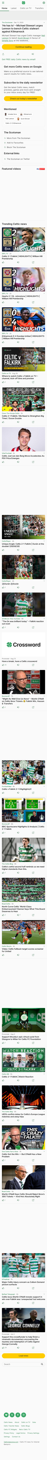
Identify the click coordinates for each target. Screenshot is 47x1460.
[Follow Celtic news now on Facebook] (18, 1415)
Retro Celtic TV (24, 1429)
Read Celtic (6, 904)
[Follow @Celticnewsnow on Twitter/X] (12, 1415)
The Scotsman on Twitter (18, 159)
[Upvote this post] (18, 54)
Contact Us (16, 1437)
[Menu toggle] (3, 3)
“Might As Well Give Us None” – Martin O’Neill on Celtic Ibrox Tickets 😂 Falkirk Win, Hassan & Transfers (23, 701)
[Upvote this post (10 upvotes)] (3, 665)
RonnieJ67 (6, 696)
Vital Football (6, 453)
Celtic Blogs (25, 1426)
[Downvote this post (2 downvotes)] (18, 665)
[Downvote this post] (33, 54)
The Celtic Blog (7, 864)
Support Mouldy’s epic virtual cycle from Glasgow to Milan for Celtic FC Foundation (21, 1038)
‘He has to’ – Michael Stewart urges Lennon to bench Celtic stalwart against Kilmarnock (22, 28)
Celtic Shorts (6, 946)
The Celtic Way (7, 1112)
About (17, 1422)
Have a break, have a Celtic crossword (19, 661)
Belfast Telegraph (8, 1294)
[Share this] (3, 54)
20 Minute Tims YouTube (11, 619)
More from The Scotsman (18, 138)
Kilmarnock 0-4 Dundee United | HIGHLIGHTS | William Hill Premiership (23, 337)
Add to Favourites (15, 142)
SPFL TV (5, 254)
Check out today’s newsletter (23, 98)
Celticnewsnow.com (11, 1442)
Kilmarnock (28, 114)
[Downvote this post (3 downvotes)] (18, 1043)
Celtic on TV (25, 8)
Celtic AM (5, 1074)
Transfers (39, 8)
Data (34, 1422)
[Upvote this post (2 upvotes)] (3, 382)
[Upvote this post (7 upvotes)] (3, 1043)
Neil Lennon (10, 119)
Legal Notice (20, 1433)
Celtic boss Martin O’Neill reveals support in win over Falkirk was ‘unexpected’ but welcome (23, 1298)
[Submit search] (42, 1364)
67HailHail (5, 1279)
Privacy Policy (9, 1433)
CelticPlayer (6, 541)
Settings (7, 1437)
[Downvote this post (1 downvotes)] (18, 382)
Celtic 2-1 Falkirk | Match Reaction (17, 1076)
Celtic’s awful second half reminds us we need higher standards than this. (23, 867)
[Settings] (44, 3)
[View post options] (44, 253)
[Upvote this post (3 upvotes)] (3, 627)
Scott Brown (23, 38)
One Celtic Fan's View (10, 1151)
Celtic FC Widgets (10, 1429)
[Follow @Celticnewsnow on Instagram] (24, 1415)
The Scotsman (7, 22)
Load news (23, 1356)
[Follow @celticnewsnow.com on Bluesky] (6, 1415)
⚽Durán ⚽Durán (10, 584)
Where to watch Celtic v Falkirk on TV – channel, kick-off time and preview (20, 377)
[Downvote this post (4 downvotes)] (18, 1348)
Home (4, 8)
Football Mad (6, 786)
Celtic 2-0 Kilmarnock (13, 123)
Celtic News (8, 1422)
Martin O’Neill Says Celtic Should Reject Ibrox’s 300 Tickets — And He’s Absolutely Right (23, 1195)
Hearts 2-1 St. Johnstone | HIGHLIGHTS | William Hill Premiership (21, 297)
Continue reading (24, 47)
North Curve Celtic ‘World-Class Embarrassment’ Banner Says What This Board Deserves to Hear (23, 909)
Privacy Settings (33, 1433)
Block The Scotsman (16, 147)
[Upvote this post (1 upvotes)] (3, 833)
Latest (14, 8)
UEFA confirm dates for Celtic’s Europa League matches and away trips (23, 1115)
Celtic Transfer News (11, 1426)
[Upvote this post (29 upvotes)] (3, 1348)
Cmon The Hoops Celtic (10, 413)
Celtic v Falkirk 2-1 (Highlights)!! (16, 789)
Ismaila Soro (7, 40)
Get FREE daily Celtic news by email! (18, 59)
